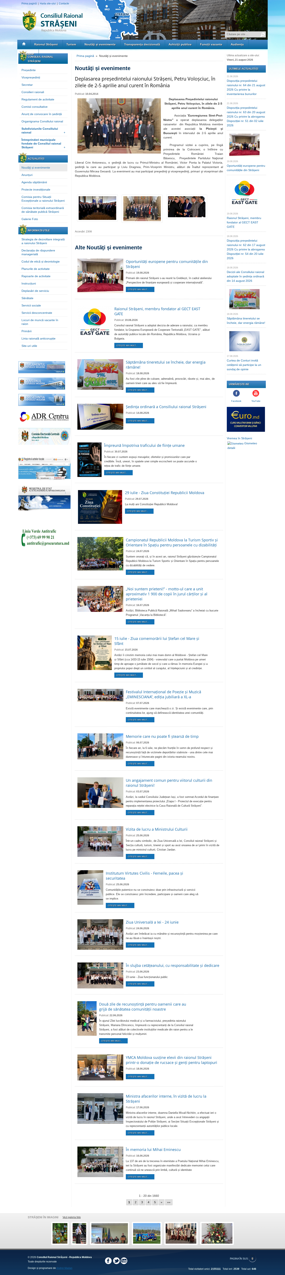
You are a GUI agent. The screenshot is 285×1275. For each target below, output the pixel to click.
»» (168, 1202)
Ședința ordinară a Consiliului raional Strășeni (166, 406)
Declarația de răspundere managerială (38, 252)
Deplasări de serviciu (35, 290)
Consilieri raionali (32, 92)
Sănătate (27, 298)
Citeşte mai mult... (138, 289)
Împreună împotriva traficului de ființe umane (144, 445)
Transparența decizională (142, 44)
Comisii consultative (34, 106)
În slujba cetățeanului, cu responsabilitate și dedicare (172, 965)
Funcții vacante (211, 44)
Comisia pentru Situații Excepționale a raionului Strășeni (43, 198)
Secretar (27, 84)
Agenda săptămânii (34, 182)
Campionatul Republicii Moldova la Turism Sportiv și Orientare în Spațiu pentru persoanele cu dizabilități (172, 542)
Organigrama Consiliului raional (42, 121)
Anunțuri (27, 175)
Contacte (64, 3)
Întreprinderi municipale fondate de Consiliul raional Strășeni (43, 143)
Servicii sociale (31, 305)
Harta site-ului (48, 3)
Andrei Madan (64, 1268)
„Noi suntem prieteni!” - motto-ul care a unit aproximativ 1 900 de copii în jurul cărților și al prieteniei (166, 593)
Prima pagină (29, 3)
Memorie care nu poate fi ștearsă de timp (162, 736)
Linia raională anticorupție (38, 338)
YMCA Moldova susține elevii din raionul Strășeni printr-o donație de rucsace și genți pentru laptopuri (171, 1060)
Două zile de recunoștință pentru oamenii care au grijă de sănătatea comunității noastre (142, 1007)
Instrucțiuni (28, 283)
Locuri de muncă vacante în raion (39, 321)
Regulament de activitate (37, 99)
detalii (231, 448)
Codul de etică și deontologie (40, 261)
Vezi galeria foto (72, 1217)
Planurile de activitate (35, 268)
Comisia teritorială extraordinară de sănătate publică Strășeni (42, 209)
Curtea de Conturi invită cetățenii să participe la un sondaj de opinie (244, 365)
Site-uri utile (29, 345)
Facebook (236, 401)
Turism (71, 44)
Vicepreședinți (30, 77)
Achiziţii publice (180, 44)
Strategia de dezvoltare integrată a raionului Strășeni (43, 241)
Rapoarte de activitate (35, 276)
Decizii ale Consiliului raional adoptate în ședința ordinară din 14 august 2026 (245, 276)
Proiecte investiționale (35, 189)
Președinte (28, 70)
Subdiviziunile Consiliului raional (43, 130)
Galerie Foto (29, 219)
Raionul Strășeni (46, 44)
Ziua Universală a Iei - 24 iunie (152, 922)
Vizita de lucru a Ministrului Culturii (157, 829)
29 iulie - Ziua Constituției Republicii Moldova (164, 492)
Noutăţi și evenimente (100, 44)
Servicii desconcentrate (36, 312)
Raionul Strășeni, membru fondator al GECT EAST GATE (244, 222)
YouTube (255, 401)
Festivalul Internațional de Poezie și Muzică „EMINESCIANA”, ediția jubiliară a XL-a (163, 694)
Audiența (237, 44)
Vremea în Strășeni (239, 438)
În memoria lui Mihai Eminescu (153, 1149)
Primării (26, 331)
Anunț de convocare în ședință (41, 114)
